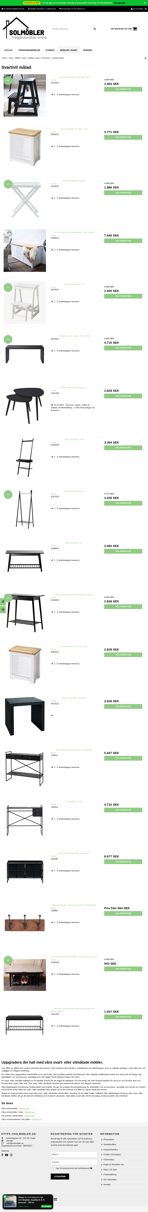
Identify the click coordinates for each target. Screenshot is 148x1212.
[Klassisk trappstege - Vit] (25, 304)
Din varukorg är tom (121, 29)
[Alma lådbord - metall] (25, 822)
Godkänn (60, 1176)
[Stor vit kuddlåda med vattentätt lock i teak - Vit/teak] (25, 252)
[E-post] (74, 1162)
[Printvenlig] (145, 58)
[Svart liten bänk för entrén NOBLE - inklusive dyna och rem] (25, 977)
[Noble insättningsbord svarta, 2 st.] (25, 408)
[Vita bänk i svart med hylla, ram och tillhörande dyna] (25, 1029)
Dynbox (50, 50)
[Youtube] (6, 1155)
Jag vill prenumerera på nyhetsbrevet (76, 1167)
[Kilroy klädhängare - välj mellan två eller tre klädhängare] (25, 925)
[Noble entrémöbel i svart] (25, 459)
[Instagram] (3, 609)
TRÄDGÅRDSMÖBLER (29, 50)
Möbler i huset (68, 50)
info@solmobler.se (15, 1143)
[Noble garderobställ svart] (25, 511)
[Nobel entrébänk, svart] (25, 563)
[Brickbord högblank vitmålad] (25, 201)
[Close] (52, 1194)
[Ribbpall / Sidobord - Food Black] (25, 718)
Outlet (8, 50)
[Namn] (74, 1154)
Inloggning (138, 9)
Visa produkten (123, 89)
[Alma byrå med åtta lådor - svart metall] (25, 873)
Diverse (87, 50)
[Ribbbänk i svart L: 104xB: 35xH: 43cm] (25, 356)
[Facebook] (3, 601)
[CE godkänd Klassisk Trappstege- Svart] (25, 97)
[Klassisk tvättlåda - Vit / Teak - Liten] (25, 149)
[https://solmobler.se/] (24, 29)
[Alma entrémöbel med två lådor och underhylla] (25, 770)
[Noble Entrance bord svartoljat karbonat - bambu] (25, 615)
